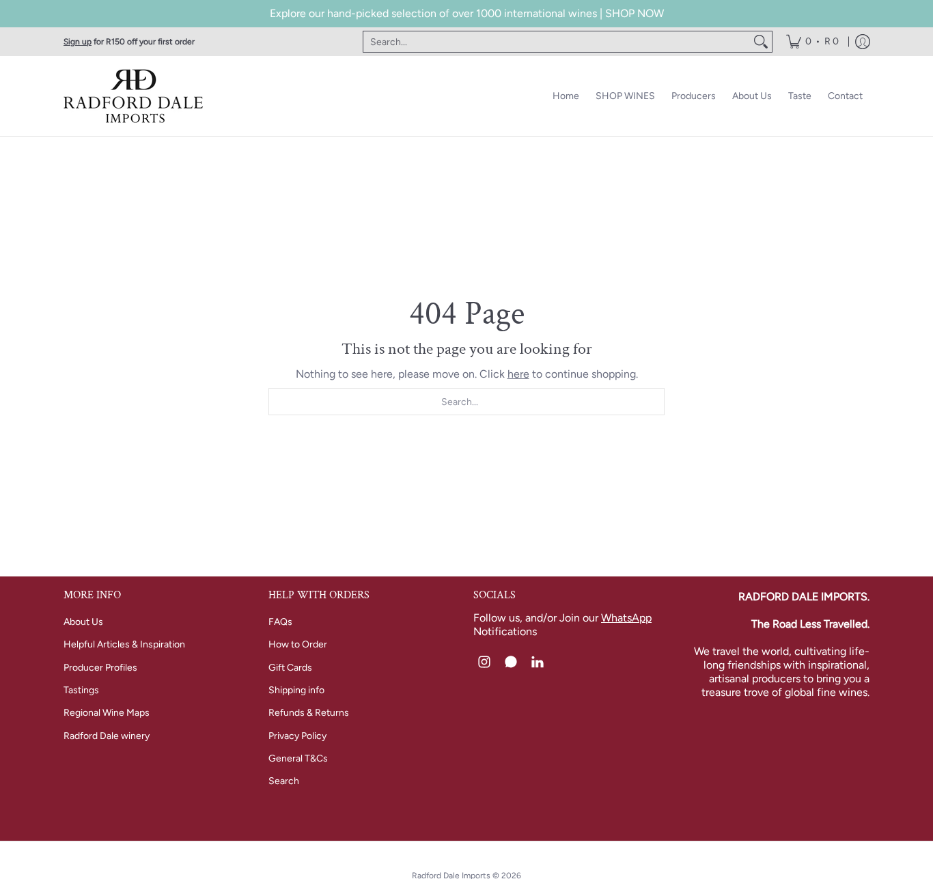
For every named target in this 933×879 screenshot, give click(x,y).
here (518, 373)
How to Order (297, 644)
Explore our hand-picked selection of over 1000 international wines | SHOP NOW (467, 13)
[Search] (761, 41)
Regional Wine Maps (107, 712)
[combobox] (556, 41)
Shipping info (296, 690)
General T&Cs (298, 758)
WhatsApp (626, 617)
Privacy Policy (297, 736)
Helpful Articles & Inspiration (124, 644)
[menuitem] (812, 41)
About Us (83, 622)
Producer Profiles (100, 667)
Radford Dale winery (107, 736)
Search (283, 781)
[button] (484, 662)
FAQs (280, 622)
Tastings (81, 690)
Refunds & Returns (308, 712)
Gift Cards (290, 667)
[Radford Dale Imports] (135, 96)
